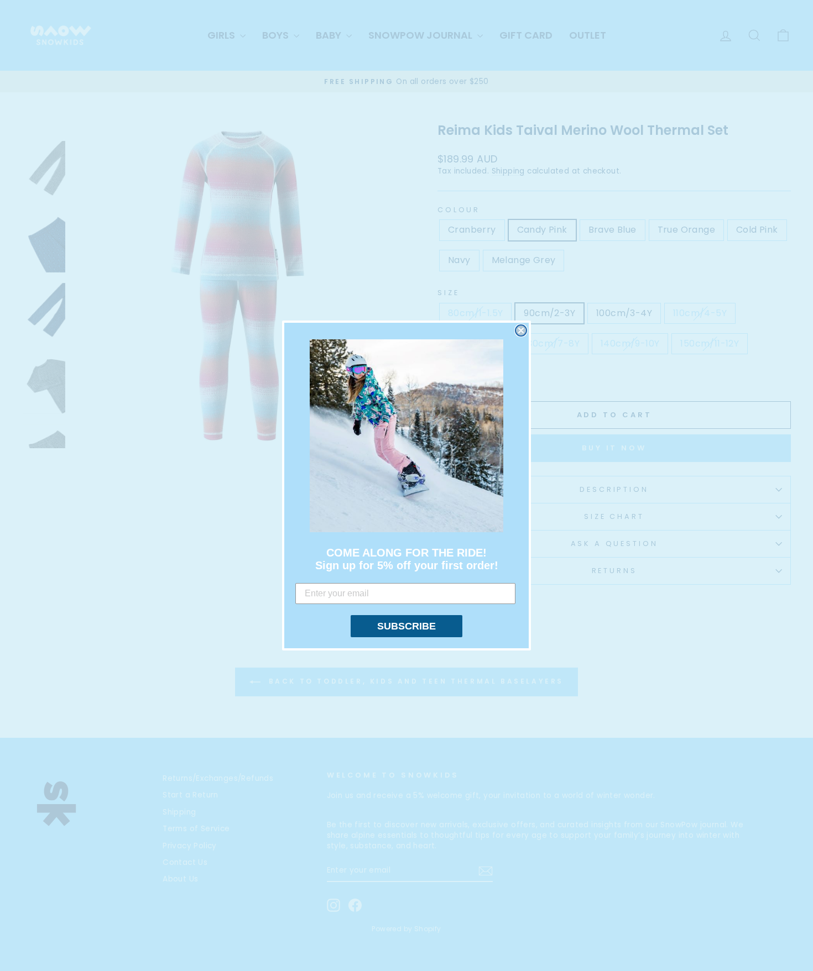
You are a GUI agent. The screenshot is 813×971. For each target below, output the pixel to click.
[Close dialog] (521, 330)
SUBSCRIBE (406, 626)
